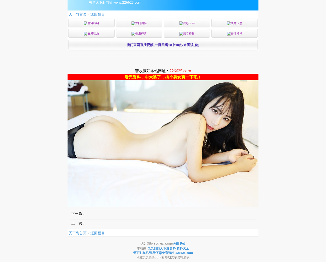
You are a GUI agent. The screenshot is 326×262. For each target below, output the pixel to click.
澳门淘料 (141, 23)
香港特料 (93, 23)
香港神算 (141, 33)
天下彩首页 (78, 14)
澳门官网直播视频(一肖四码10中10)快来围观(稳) (163, 44)
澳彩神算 (189, 33)
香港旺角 (93, 33)
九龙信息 (236, 23)
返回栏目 (97, 14)
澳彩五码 (189, 23)
